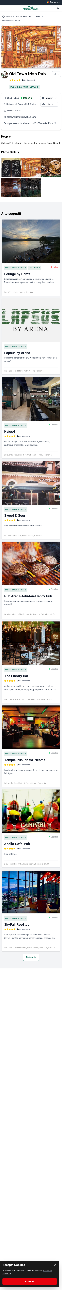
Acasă (9, 16)
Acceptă (29, 1281)
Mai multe (31, 957)
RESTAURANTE (35, 268)
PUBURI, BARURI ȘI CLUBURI (28, 16)
